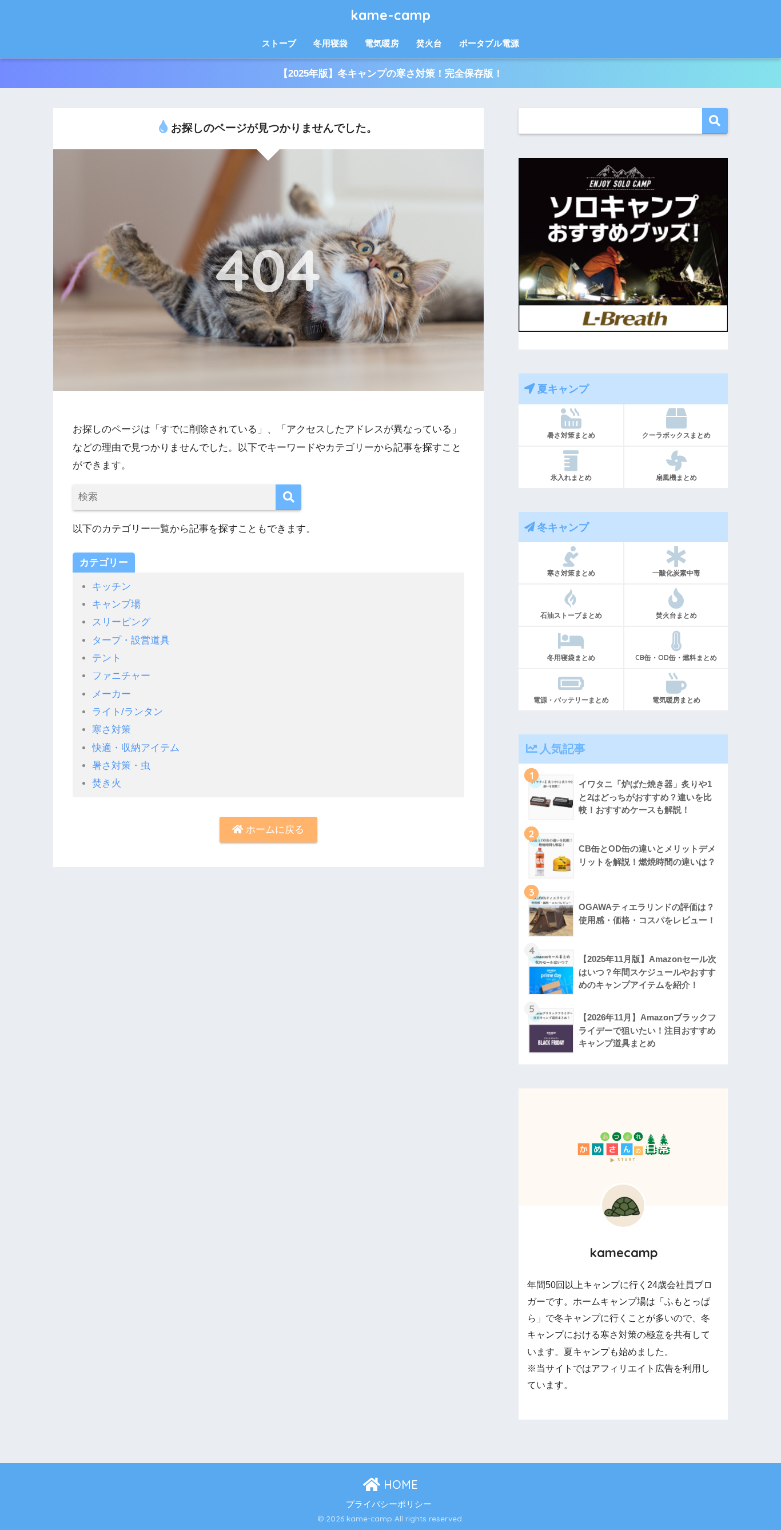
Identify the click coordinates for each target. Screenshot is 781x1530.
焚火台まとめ (676, 615)
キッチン (111, 586)
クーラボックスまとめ (676, 435)
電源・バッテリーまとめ (571, 700)
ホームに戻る (273, 829)
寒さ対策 (111, 729)
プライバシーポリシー (389, 1504)
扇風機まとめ (676, 477)
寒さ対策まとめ (571, 573)
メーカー (111, 694)
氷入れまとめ (571, 477)
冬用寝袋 (330, 43)
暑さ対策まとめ (571, 435)
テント (106, 658)
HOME (399, 1484)
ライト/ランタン (127, 711)
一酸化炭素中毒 (676, 573)
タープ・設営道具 (131, 640)
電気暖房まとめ (676, 700)
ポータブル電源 (489, 43)
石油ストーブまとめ (571, 615)
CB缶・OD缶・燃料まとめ (676, 657)
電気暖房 (382, 43)
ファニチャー (121, 675)
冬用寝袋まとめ (571, 657)
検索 (715, 121)
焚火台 (429, 43)
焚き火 (106, 783)
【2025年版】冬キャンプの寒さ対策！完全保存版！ (390, 73)
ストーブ (279, 43)
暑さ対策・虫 (121, 765)
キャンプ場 (116, 604)
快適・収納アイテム (136, 747)
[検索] (288, 497)
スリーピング (121, 622)
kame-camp (390, 15)
